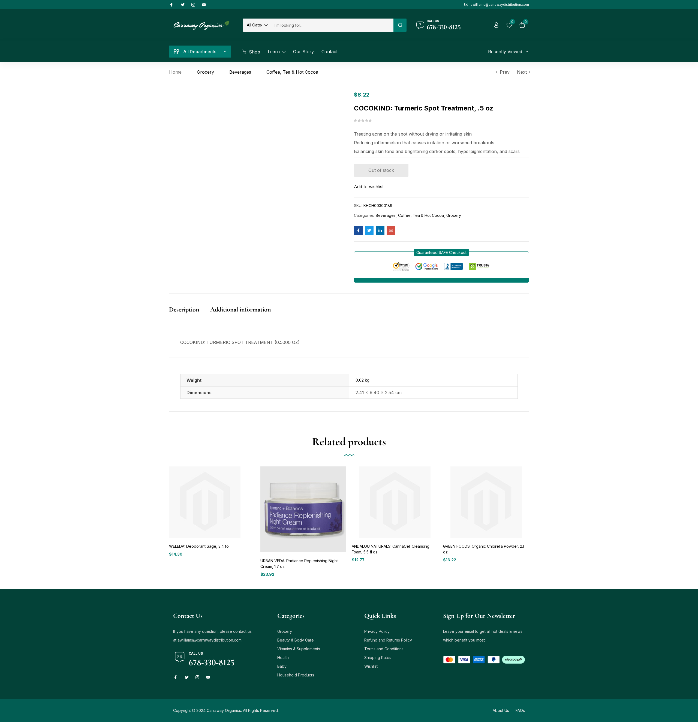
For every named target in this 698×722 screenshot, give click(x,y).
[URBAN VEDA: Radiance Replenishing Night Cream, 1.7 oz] (303, 509)
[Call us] (420, 25)
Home (175, 72)
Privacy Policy (377, 631)
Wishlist (371, 666)
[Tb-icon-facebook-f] (172, 5)
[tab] (189, 315)
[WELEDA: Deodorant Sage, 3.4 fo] (204, 502)
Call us (433, 21)
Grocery (205, 72)
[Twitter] (183, 5)
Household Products (295, 675)
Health (283, 657)
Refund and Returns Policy (388, 640)
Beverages (240, 72)
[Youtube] (204, 5)
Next (522, 72)
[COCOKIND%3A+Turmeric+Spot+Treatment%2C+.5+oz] (369, 230)
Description (184, 309)
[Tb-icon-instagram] (193, 5)
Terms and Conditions (384, 648)
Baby (282, 666)
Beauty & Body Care (295, 640)
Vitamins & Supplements (298, 648)
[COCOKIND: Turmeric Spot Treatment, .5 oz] (358, 230)
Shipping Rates (377, 657)
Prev (505, 72)
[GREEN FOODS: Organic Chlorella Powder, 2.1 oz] (486, 502)
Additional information (240, 309)
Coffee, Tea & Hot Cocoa (292, 72)
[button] (441, 252)
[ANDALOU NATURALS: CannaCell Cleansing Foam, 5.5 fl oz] (395, 502)
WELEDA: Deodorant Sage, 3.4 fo (199, 546)
